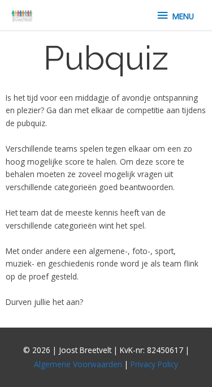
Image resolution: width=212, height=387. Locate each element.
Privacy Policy (154, 364)
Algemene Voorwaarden (78, 364)
